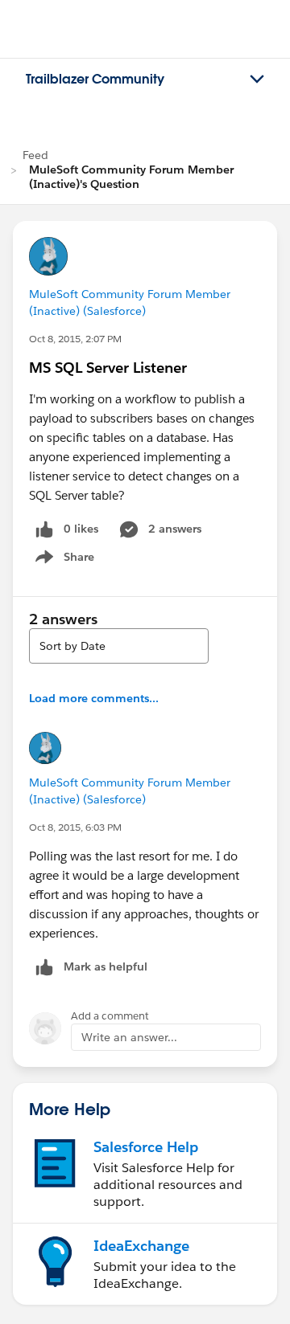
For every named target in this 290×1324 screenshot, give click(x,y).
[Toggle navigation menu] (257, 79)
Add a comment (110, 1016)
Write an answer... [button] (129, 1037)
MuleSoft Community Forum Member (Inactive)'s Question (131, 176)
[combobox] (119, 646)
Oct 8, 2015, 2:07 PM (75, 338)
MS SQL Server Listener (108, 367)
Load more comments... (94, 698)
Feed (35, 155)
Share (62, 560)
